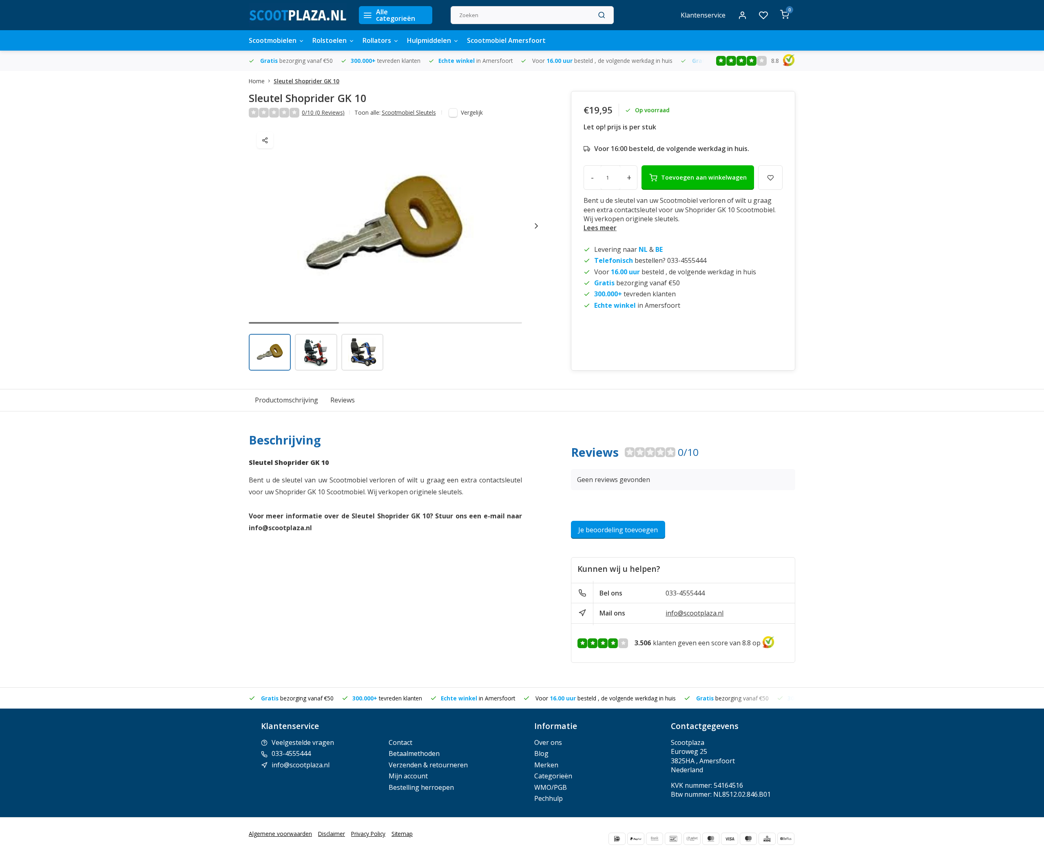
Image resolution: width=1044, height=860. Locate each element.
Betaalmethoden (414, 753)
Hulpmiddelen (429, 40)
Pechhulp (548, 798)
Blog (541, 753)
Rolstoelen (329, 40)
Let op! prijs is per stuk (620, 126)
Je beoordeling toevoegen (618, 529)
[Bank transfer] (654, 839)
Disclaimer (331, 834)
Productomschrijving (286, 400)
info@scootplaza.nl (694, 613)
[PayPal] (635, 839)
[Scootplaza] (298, 15)
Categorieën (553, 775)
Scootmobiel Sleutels (409, 112)
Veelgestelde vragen (303, 742)
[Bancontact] (673, 839)
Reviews (342, 400)
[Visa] (729, 839)
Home (257, 81)
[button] (536, 226)
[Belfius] (785, 839)
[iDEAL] (617, 839)
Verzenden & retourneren (428, 764)
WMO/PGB (550, 787)
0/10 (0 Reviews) (323, 112)
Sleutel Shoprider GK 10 (306, 81)
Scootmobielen (272, 40)
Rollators (377, 40)
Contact (400, 742)
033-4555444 (685, 593)
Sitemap (402, 834)
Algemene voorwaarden (280, 834)
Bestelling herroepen (421, 787)
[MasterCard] (710, 839)
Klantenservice (703, 15)
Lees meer (600, 227)
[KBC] (767, 839)
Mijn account (408, 775)
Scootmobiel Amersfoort (506, 40)
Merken (546, 764)
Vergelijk (472, 112)
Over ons (548, 742)
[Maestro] (748, 839)
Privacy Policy (368, 834)
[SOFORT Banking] (692, 839)
